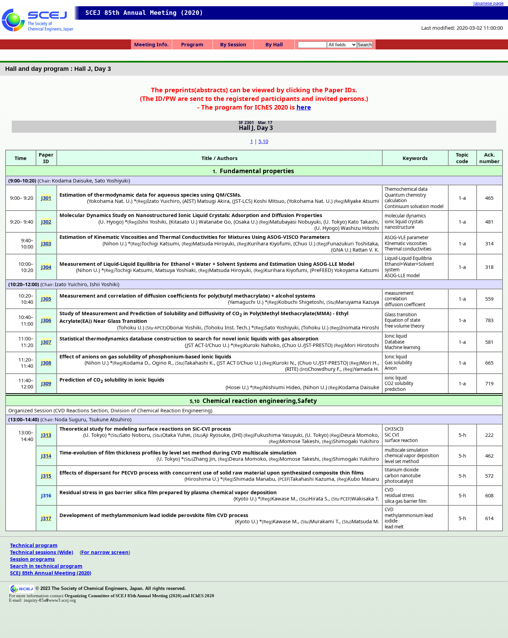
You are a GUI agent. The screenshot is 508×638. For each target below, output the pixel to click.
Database (394, 342)
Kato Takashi (363, 221)
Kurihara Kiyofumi (269, 243)
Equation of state (402, 320)
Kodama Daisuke (72, 180)
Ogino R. (162, 362)
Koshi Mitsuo (269, 200)
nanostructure (399, 227)
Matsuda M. (365, 521)
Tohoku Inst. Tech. (227, 327)
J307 (46, 341)
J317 (46, 518)
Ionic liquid (396, 336)
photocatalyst (399, 481)
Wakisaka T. (365, 498)
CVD (389, 490)
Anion (391, 368)
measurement (399, 293)
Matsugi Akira (213, 200)
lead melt (394, 527)
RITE (291, 368)
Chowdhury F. (324, 368)
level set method (402, 461)
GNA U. (341, 249)
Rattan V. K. (365, 249)
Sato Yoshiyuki (112, 180)
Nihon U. (114, 243)
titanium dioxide (401, 470)
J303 (46, 243)
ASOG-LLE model (402, 275)
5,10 (263, 141)
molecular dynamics (405, 216)
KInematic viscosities (406, 243)
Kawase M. (284, 498)
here (304, 107)
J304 (46, 266)
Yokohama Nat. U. (109, 200)
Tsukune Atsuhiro (109, 419)
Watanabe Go (215, 221)
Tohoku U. (131, 327)
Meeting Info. (151, 44)
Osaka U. (245, 221)
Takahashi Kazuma (312, 478)
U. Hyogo (111, 221)
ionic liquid (396, 378)
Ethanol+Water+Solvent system (409, 267)
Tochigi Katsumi (160, 243)
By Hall (274, 44)
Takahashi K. (199, 362)
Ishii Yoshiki (152, 221)
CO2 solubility (399, 383)
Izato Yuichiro (163, 200)
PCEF (284, 479)
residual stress (399, 495)
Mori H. (369, 362)
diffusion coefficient (405, 304)
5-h (462, 434)
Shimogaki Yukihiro (356, 441)
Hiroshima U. (201, 478)
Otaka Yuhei (176, 434)
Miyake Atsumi (362, 200)
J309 (46, 383)
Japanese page (488, 3)
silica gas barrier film (405, 501)
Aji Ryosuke (216, 434)
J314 (46, 455)
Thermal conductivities (408, 249)
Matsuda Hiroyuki (213, 243)
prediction (395, 389)
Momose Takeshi (299, 441)
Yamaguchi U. (245, 301)
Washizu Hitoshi (360, 227)
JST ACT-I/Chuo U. (207, 344)
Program (192, 44)
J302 (46, 221)
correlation (396, 298)
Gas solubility (398, 362)
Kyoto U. (245, 498)
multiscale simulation (406, 450)
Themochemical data (406, 189)
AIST (189, 200)
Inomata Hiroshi (359, 327)
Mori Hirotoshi (362, 344)
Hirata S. (319, 498)
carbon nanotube (403, 475)
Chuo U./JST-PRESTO (307, 344)
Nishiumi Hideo (281, 387)
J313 (46, 434)
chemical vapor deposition (412, 455)
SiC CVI (392, 435)
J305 (46, 298)
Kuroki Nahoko (262, 344)
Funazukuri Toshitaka (352, 243)
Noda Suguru (70, 419)
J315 (46, 475)
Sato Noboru (135, 434)
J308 (46, 362)
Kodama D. (136, 362)
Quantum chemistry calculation (405, 198)
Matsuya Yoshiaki (175, 269)
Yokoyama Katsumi (356, 269)
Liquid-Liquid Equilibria (408, 258)
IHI (237, 434)
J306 (46, 320)
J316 (46, 495)
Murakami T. (324, 521)
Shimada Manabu (254, 478)
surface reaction (401, 440)
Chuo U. (304, 243)
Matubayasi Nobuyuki (295, 221)
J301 (46, 197)
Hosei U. (237, 387)
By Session (233, 44)
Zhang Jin (204, 458)
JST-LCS (242, 200)
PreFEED (321, 269)
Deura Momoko (359, 434)
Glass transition (401, 314)
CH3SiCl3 (394, 429)
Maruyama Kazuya (357, 301)
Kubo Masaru (363, 478)
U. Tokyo (335, 221)
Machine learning (402, 347)
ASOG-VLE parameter (407, 237)
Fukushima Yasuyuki (278, 434)
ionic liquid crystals (404, 221)
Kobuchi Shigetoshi (301, 301)
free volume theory (404, 326)
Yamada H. (366, 368)
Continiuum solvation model (414, 206)
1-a (462, 197)
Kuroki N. (284, 362)
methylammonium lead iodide (409, 518)
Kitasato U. (183, 221)
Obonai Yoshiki (183, 327)
